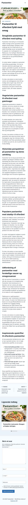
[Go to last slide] (4, 417)
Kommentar (5, 447)
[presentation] (14, 413)
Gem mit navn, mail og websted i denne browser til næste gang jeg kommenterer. (14, 486)
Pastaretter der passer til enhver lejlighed (21, 389)
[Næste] (24, 417)
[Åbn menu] (25, 3)
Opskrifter (8, 21)
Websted (5, 482)
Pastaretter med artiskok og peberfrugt (6, 389)
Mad (3, 21)
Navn (5, 469)
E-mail (5, 475)
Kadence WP (14, 501)
